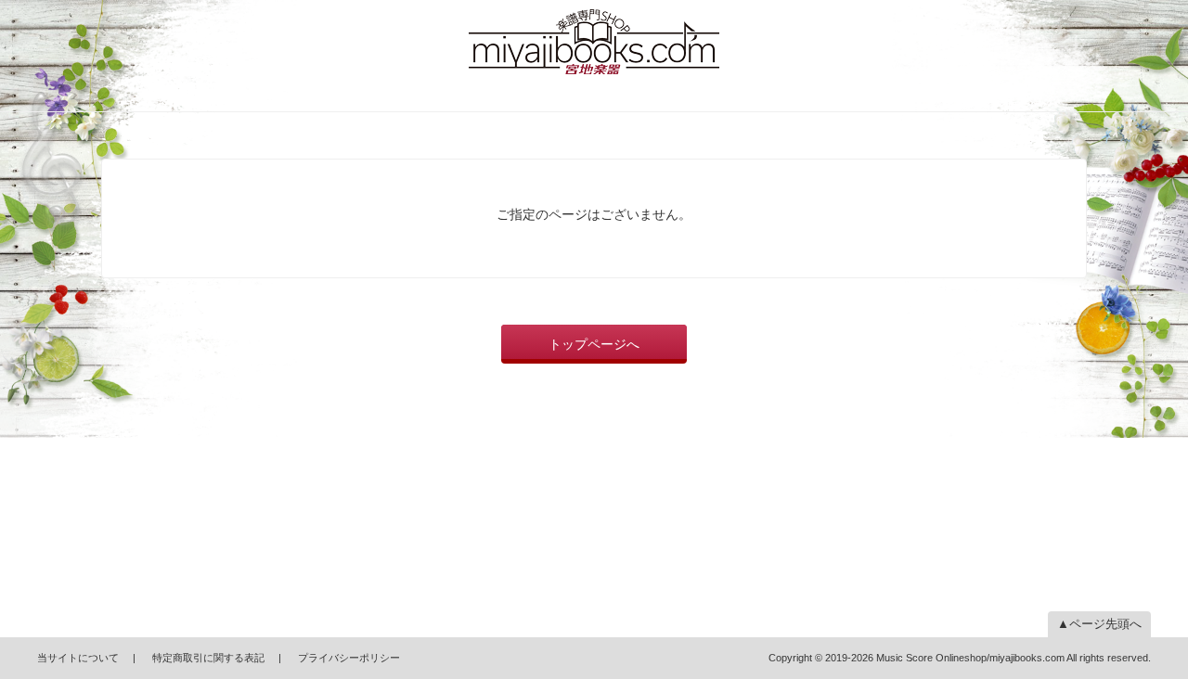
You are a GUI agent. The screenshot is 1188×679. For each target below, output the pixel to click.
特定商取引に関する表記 (208, 657)
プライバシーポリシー (349, 657)
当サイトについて (78, 657)
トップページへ (594, 344)
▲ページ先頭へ (1099, 624)
